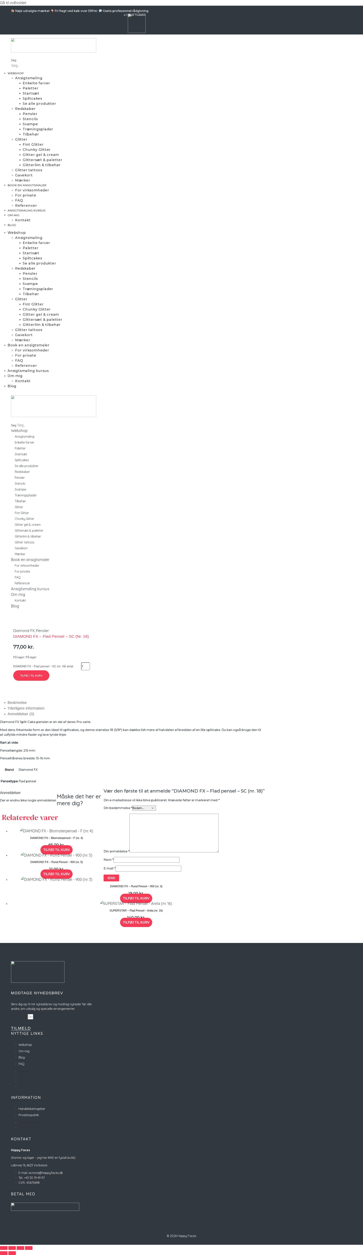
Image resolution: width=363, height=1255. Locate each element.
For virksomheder (32, 190)
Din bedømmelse (118, 808)
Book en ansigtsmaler (27, 185)
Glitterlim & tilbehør (42, 165)
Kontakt (23, 220)
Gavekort (24, 175)
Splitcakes (32, 98)
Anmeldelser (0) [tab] (21, 714)
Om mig (13, 215)
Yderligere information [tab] (26, 708)
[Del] (20, 1248)
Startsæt (31, 93)
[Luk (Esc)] (29, 1248)
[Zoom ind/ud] (4, 1248)
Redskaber (25, 109)
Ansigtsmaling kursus (27, 210)
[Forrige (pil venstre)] (4, 1253)
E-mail (110, 868)
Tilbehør (31, 134)
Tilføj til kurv (31, 675)
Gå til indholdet (13, 2)
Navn (109, 859)
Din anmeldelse (117, 851)
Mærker (22, 180)
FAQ (19, 200)
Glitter (21, 139)
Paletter (30, 88)
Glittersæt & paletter (42, 160)
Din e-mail (19, 1016)
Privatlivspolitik (29, 1115)
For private (25, 195)
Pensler (30, 114)
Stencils (30, 119)
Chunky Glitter (37, 150)
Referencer (26, 205)
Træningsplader (38, 129)
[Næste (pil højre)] (12, 1253)
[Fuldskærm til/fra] (12, 1248)
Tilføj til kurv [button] (56, 850)
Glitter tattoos (28, 170)
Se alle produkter (39, 104)
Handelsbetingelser (32, 1109)
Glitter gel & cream (41, 155)
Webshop (16, 73)
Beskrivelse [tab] (17, 702)
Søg (13, 60)
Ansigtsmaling (28, 78)
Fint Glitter (33, 144)
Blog (12, 225)
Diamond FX (24, 630)
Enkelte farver (36, 83)
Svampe (30, 124)
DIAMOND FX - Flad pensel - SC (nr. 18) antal (43, 666)
